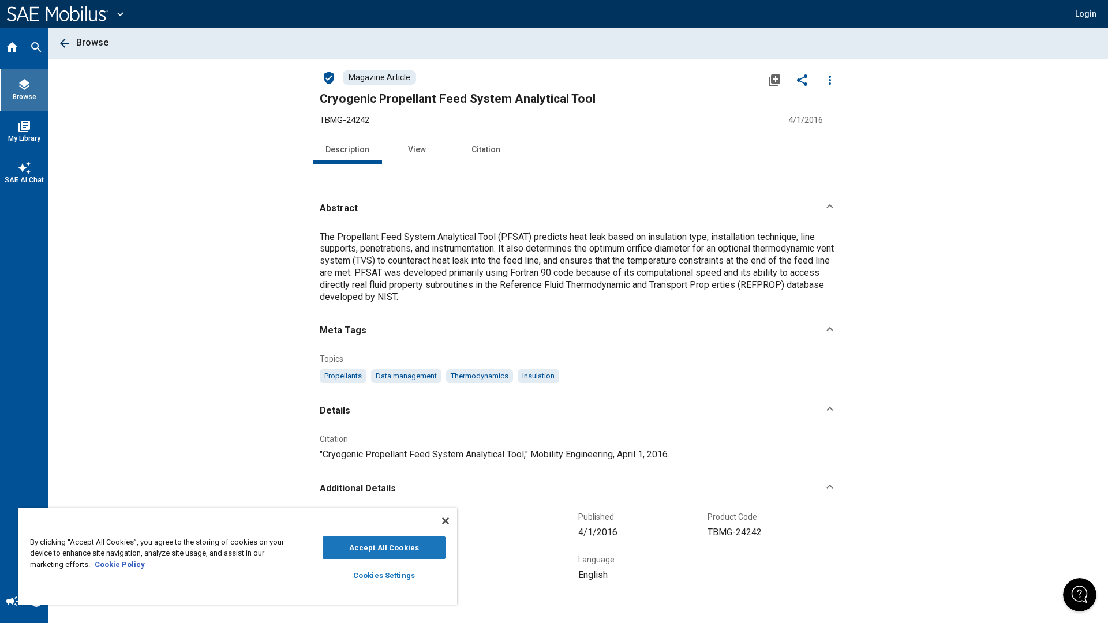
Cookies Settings (384, 575)
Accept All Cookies (384, 547)
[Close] (445, 520)
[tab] (12, 48)
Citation (485, 149)
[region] (237, 556)
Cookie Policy (120, 564)
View (417, 149)
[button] (578, 208)
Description (347, 149)
